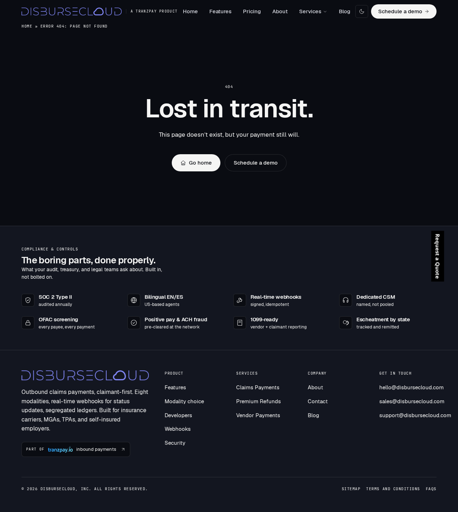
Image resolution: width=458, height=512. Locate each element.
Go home (200, 162)
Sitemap (351, 488)
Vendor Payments (258, 415)
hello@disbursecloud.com (411, 387)
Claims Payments (257, 387)
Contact (318, 401)
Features (220, 11)
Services (310, 11)
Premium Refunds (258, 401)
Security (175, 442)
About (280, 11)
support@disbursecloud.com (415, 415)
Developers (178, 415)
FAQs (431, 488)
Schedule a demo (400, 11)
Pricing (252, 11)
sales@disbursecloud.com (411, 401)
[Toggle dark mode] (361, 11)
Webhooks (178, 428)
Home (190, 11)
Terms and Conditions (393, 488)
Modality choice (184, 401)
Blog (344, 11)
